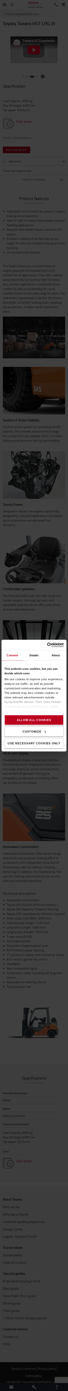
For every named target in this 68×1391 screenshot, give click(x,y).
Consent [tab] (12, 655)
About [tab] (56, 655)
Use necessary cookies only (34, 743)
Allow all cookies (34, 719)
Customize (31, 731)
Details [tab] (34, 655)
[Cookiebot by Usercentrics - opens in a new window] (48, 644)
